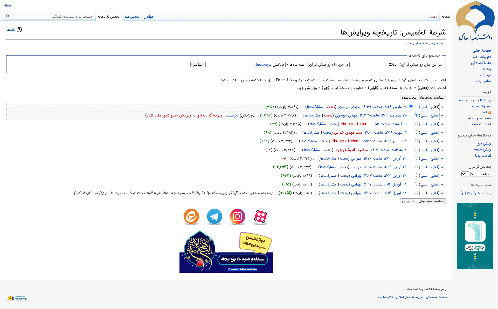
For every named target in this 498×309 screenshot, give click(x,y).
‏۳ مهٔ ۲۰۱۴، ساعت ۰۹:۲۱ (389, 150)
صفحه (445, 16)
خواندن (149, 16)
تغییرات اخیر (482, 57)
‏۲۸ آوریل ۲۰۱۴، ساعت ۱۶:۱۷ (385, 184)
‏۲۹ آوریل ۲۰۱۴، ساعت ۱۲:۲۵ (385, 167)
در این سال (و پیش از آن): (420, 64)
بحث (331, 107)
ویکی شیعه (482, 150)
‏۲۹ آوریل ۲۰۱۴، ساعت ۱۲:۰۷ (385, 176)
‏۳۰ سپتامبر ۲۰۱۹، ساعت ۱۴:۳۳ (383, 115)
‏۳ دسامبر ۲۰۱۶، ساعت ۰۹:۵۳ (384, 141)
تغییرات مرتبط (480, 106)
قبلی (423, 107)
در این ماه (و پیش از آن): (327, 64)
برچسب (231, 115)
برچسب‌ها (263, 64)
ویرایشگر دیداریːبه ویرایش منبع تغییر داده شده (184, 115)
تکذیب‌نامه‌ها (385, 297)
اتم (485, 112)
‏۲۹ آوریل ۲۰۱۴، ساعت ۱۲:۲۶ (385, 158)
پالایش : (269, 64)
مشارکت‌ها (315, 107)
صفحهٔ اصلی (482, 51)
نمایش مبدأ (132, 16)
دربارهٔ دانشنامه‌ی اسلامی (409, 297)
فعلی (434, 115)
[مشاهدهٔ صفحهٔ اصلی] (475, 21)
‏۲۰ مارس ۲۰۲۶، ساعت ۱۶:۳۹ (385, 107)
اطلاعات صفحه (480, 124)
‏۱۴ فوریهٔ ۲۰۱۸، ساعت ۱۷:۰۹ (386, 132)
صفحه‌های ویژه (479, 118)
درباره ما (485, 75)
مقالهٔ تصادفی (481, 63)
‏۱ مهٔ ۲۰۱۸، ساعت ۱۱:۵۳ (389, 124)
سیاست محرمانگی (436, 297)
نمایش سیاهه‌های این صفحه (423, 43)
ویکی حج (483, 144)
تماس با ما (483, 81)
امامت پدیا (483, 156)
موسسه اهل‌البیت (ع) (476, 193)
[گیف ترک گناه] (475, 236)
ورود (7, 5)
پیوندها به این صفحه (475, 100)
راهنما (10, 29)
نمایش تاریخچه (109, 16)
